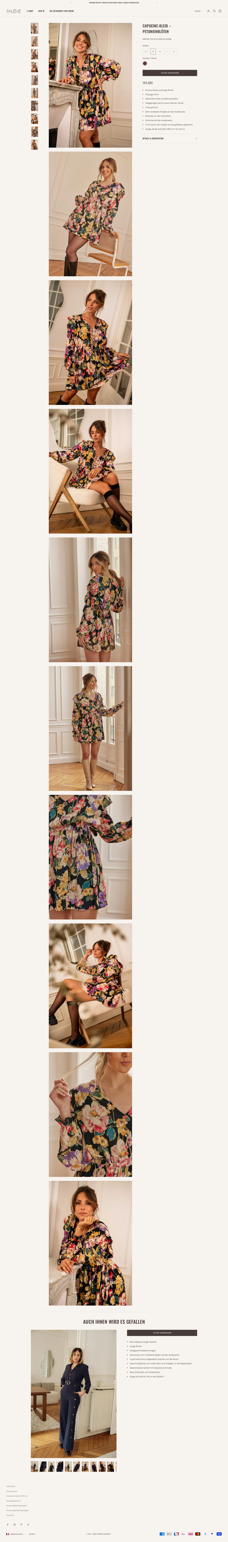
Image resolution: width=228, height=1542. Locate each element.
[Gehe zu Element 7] (34, 105)
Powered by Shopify (104, 1534)
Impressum (11, 1491)
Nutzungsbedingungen (17, 1510)
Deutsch (197, 11)
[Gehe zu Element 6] (34, 93)
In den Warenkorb (170, 73)
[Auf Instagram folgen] (14, 1524)
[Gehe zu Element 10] (34, 144)
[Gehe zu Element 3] (34, 54)
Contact (10, 1515)
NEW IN (41, 11)
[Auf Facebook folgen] (7, 1524)
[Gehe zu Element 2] (34, 41)
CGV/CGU (10, 1486)
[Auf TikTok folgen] (28, 1524)
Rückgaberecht (13, 1501)
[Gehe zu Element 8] (34, 118)
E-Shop (30, 11)
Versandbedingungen (16, 1505)
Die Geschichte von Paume (62, 11)
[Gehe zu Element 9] (34, 131)
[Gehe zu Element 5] (34, 80)
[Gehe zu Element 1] (34, 28)
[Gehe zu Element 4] (34, 67)
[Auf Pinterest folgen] (21, 1524)
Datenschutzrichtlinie (17, 1496)
